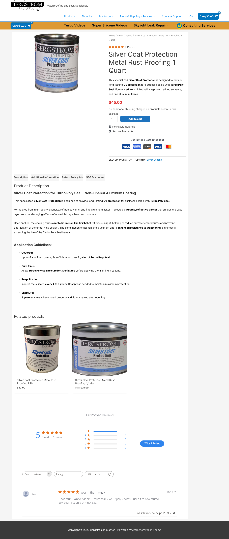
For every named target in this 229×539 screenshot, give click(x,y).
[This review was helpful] (168, 513)
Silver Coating (124, 35)
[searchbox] (34, 474)
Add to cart (135, 119)
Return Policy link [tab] (72, 177)
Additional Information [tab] (45, 177)
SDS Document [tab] (95, 177)
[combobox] (68, 474)
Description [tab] (21, 177)
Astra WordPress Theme (146, 529)
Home (112, 35)
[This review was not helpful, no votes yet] (174, 513)
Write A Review (152, 443)
